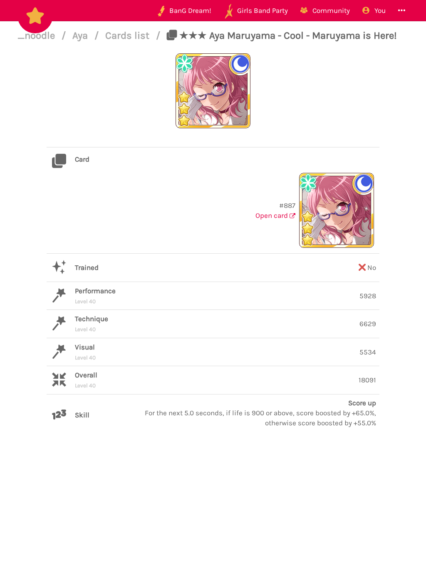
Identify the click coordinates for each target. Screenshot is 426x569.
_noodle (37, 35)
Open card (272, 215)
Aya (81, 35)
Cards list (128, 35)
